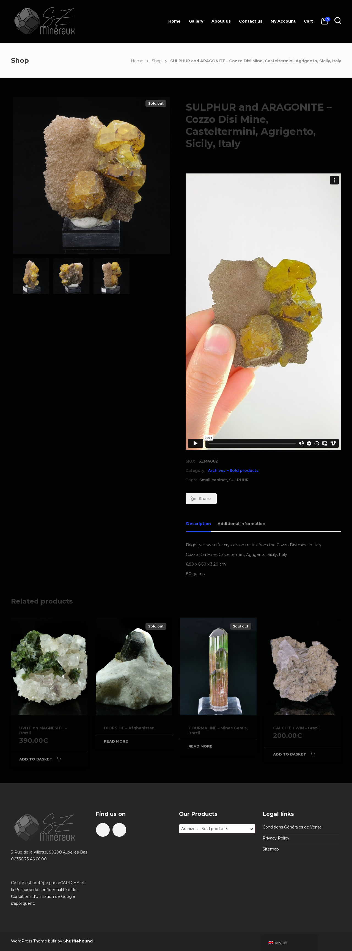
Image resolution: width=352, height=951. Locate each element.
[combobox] (217, 828)
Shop (157, 60)
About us (221, 21)
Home (174, 21)
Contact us (250, 21)
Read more (116, 741)
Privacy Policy (276, 838)
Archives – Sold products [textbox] (217, 828)
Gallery (196, 21)
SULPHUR (239, 479)
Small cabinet (213, 479)
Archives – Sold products (233, 470)
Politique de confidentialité (41, 889)
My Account (283, 21)
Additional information (241, 523)
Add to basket (35, 759)
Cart (308, 21)
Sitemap (271, 849)
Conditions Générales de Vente (292, 827)
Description (198, 523)
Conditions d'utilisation (32, 896)
